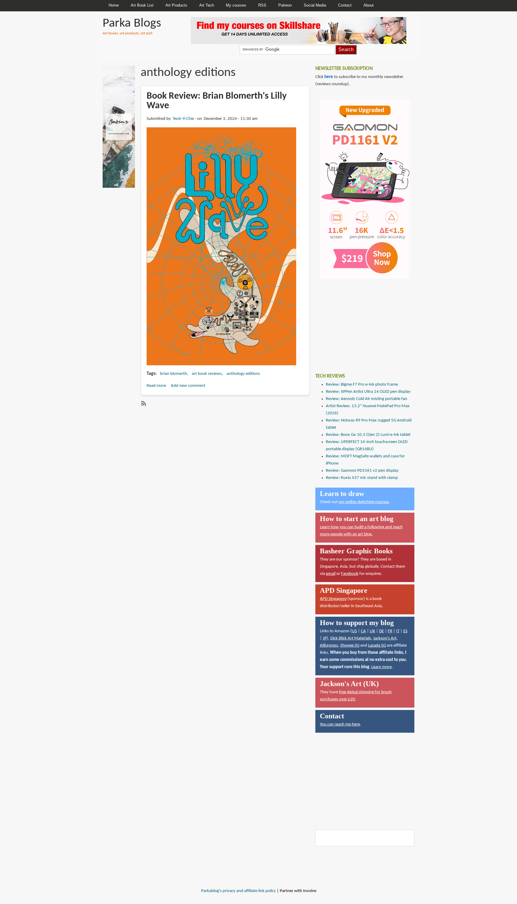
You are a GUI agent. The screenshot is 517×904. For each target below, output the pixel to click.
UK (372, 631)
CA (363, 631)
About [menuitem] (369, 5)
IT (397, 631)
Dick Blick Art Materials (350, 638)
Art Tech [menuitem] (206, 5)
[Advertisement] (360, 321)
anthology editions (243, 374)
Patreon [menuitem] (285, 5)
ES (405, 631)
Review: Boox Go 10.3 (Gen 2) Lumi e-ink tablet (368, 435)
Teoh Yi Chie (183, 119)
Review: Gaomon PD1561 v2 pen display (362, 470)
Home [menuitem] (114, 5)
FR (390, 631)
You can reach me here (340, 724)
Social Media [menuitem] (315, 5)
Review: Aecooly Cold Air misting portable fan (366, 399)
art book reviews (207, 374)
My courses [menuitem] (236, 5)
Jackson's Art (384, 638)
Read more (156, 386)
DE (381, 631)
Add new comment (188, 386)
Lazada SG (377, 645)
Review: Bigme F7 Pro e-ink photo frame (362, 384)
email (330, 574)
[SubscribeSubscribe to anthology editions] (143, 403)
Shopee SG (349, 645)
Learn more (381, 667)
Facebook (349, 574)
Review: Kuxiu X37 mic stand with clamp (362, 478)
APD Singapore (333, 599)
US (354, 631)
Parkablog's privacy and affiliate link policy (238, 891)
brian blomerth (173, 374)
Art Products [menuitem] (176, 5)
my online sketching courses (364, 502)
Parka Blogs (132, 23)
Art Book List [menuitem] (142, 5)
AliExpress (329, 645)
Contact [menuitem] (345, 5)
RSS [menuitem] (262, 5)
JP (325, 638)
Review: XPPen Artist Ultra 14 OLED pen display (368, 392)
